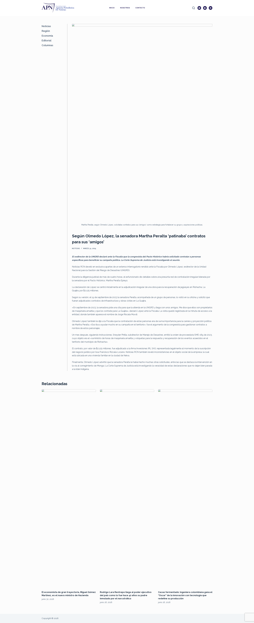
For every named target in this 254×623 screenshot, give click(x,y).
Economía (47, 35)
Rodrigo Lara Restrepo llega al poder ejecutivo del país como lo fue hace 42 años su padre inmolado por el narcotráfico (125, 595)
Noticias (76, 248)
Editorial (46, 40)
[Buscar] (193, 8)
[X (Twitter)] (199, 8)
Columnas (47, 45)
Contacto (140, 8)
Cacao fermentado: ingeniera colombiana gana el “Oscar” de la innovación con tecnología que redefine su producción (185, 595)
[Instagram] (205, 8)
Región (46, 31)
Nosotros (125, 8)
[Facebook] (210, 8)
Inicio (112, 8)
